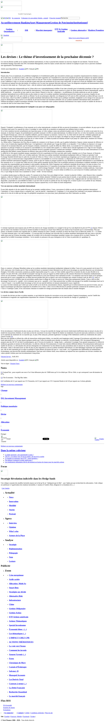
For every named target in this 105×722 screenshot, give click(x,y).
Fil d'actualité (7, 705)
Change (4, 390)
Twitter (32, 716)
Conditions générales (37, 713)
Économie (5, 430)
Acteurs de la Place (17, 535)
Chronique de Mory (17, 663)
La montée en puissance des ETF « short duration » (21, 458)
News (11, 497)
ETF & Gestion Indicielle (61, 30)
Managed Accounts (17, 675)
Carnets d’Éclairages (17, 667)
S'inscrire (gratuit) (55, 18)
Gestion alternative (78, 30)
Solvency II (13, 671)
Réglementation (15, 549)
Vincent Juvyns (6, 356)
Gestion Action (15, 613)
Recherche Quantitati (18, 692)
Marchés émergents (44, 30)
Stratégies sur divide (17, 592)
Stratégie (6, 35)
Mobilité (12, 505)
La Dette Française (17, 688)
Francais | (14, 716)
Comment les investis (17, 650)
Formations (6, 710)
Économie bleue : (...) (18, 629)
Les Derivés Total (16, 679)
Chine (11, 604)
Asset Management (40, 22)
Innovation (13, 501)
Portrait (12, 514)
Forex (11, 658)
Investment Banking (19, 22)
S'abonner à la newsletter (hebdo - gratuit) (34, 18)
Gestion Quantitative (9, 30)
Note (11, 557)
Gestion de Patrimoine (62, 22)
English (21, 69)
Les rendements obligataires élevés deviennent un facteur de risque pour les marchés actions (34, 462)
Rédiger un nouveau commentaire (12, 384)
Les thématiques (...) (17, 633)
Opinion (12, 527)
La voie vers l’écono (17, 646)
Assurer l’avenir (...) (17, 654)
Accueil (5, 22)
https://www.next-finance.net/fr (79, 38)
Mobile (19, 716)
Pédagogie (13, 553)
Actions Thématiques (18, 621)
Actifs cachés (14, 579)
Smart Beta (14, 588)
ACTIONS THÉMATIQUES (21, 642)
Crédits (27, 713)
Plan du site (49, 713)
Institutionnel (81, 22)
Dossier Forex (14, 363)
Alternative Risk (16, 596)
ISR (26, 30)
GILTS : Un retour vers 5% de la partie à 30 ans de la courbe (24, 456)
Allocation (5, 422)
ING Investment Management (13, 398)
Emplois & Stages (9, 707)
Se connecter (16, 18)
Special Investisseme (17, 625)
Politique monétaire (9, 406)
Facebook (26, 716)
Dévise (3, 414)
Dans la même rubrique (13, 450)
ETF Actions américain (18, 617)
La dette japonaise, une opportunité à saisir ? (19, 455)
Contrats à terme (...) (17, 684)
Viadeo (101, 439)
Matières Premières (96, 30)
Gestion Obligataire (17, 608)
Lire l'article (5, 488)
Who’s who (13, 531)
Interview (13, 523)
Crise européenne (16, 575)
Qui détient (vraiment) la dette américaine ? (19, 460)
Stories (12, 510)
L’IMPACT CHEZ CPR (19, 638)
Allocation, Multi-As (17, 583)
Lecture (12, 561)
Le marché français (17, 696)
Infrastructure (15, 600)
